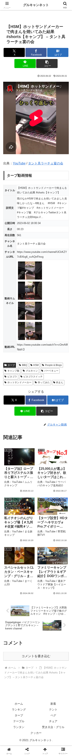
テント (53, 709)
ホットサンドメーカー (19, 382)
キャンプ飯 (13, 370)
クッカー (36, 732)
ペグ (53, 715)
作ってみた (44, 382)
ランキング (19, 709)
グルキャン (32, 370)
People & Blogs (53, 365)
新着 (53, 703)
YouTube (19, 163)
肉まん (59, 382)
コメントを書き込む (36, 656)
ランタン (18, 727)
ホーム (19, 703)
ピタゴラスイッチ (33, 376)
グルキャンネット (36, 5)
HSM (36, 365)
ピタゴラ (12, 376)
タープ (11, 365)
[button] (47, 63)
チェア (53, 721)
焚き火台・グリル (53, 727)
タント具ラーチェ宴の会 (45, 163)
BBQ (24, 365)
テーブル (18, 721)
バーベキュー (51, 370)
